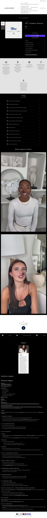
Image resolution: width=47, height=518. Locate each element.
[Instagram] (41, 1)
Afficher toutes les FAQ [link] (23, 97)
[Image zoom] (13, 30)
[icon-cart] (45, 8)
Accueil (20, 17)
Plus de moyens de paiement (35, 37)
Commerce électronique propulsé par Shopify (26, 515)
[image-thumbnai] (3, 23)
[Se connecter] (43, 8)
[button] (35, 33)
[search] (41, 8)
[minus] (26, 30)
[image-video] (23, 192)
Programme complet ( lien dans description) (31, 54)
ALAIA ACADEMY (19, 515)
